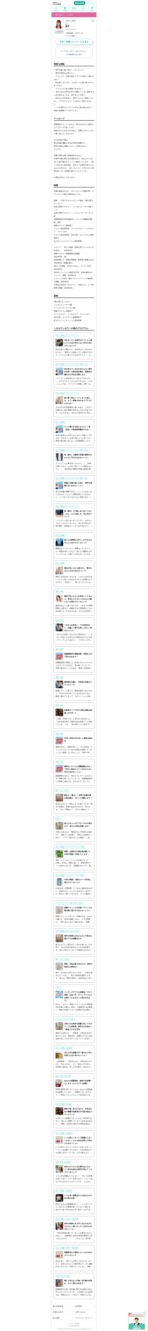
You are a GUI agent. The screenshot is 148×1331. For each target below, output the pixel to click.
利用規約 (78, 1306)
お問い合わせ (80, 1312)
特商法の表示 (58, 1312)
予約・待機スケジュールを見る (74, 42)
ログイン (91, 3)
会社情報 (56, 1318)
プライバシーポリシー (84, 1318)
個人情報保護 (58, 1306)
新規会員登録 (79, 3)
